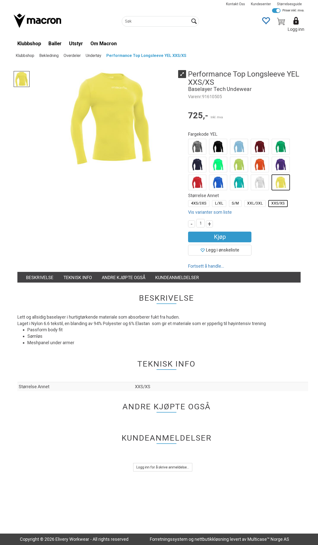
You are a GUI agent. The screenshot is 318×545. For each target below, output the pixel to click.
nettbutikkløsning (212, 539)
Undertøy (93, 55)
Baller (55, 43)
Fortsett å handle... (206, 266)
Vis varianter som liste (210, 212)
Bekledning (49, 55)
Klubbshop (29, 43)
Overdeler (72, 55)
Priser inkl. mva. (293, 10)
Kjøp (220, 236)
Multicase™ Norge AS (268, 539)
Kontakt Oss (235, 4)
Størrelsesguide (289, 4)
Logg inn (296, 29)
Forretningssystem (169, 539)
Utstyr (76, 43)
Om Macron (103, 43)
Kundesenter (261, 4)
